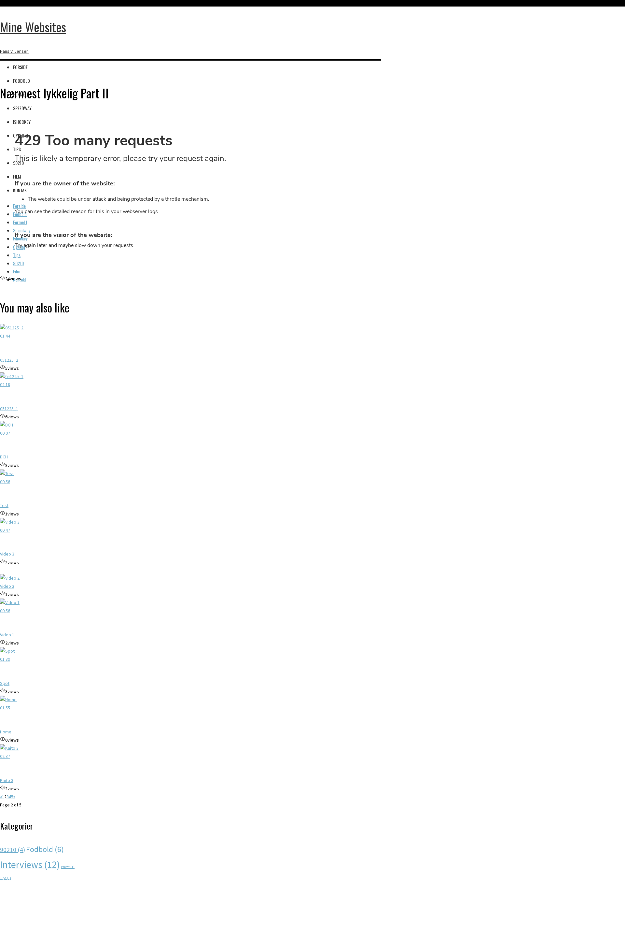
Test (4, 505)
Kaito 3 (6, 780)
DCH (4, 457)
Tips (5, 878)
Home (5, 732)
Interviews (30, 865)
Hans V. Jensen (14, 51)
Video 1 (7, 635)
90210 (12, 850)
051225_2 (9, 360)
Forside (20, 67)
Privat (68, 867)
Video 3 (7, 554)
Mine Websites (33, 27)
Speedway (22, 108)
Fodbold (21, 80)
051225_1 (9, 409)
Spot (4, 683)
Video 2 (7, 586)
